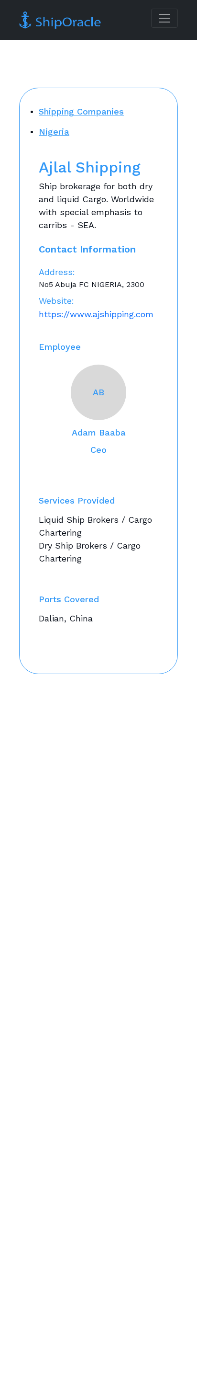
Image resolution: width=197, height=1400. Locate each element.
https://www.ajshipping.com (96, 314)
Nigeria (54, 131)
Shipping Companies (81, 111)
